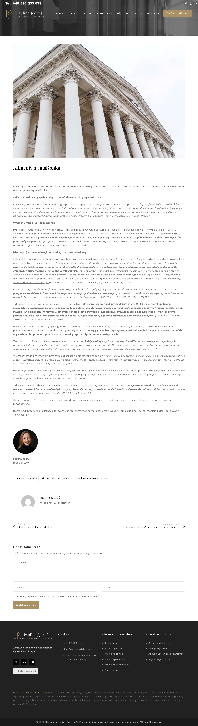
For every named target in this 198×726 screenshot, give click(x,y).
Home (76, 34)
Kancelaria (110, 643)
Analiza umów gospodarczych (165, 653)
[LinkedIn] (196, 3)
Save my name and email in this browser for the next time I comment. (58, 596)
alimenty (19, 478)
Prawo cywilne (113, 648)
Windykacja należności (161, 648)
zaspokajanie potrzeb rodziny (91, 478)
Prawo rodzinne (113, 653)
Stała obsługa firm (159, 643)
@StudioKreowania (151, 722)
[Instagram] (191, 3)
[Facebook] (185, 3)
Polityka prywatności (26, 671)
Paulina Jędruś (83, 21)
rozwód (32, 478)
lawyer (123, 21)
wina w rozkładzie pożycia (55, 478)
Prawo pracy (112, 670)
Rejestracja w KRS (159, 659)
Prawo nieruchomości (117, 664)
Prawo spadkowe (114, 659)
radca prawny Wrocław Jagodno (32, 692)
